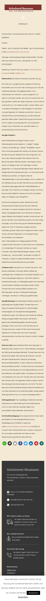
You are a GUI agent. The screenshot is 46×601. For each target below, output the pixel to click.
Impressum (11, 573)
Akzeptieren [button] (33, 593)
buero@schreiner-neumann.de (18, 52)
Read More (23, 597)
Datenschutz (11, 570)
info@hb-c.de (20, 73)
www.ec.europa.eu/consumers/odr (18, 426)
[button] (4, 443)
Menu (23, 17)
